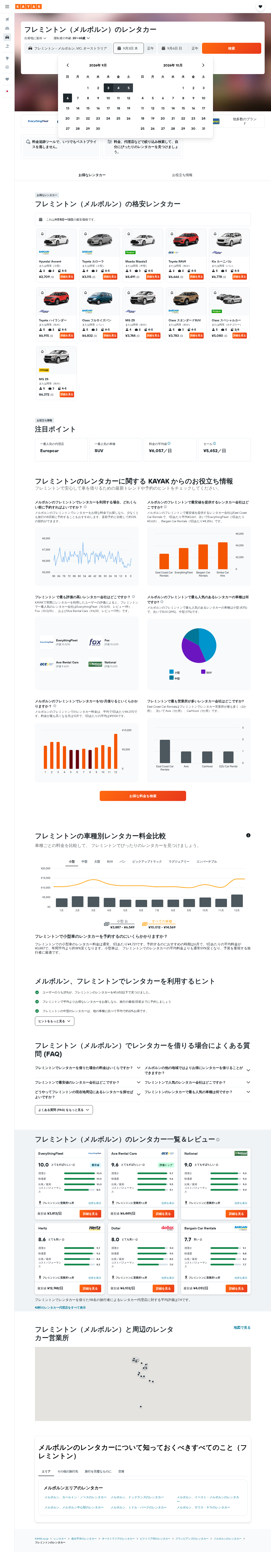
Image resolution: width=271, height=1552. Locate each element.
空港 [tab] (121, 1471)
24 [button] (108, 118)
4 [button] (118, 88)
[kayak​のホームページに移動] (28, 6)
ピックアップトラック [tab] (147, 861)
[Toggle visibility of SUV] (206, 672)
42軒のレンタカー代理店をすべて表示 (60, 1307)
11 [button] (118, 98)
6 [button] (68, 98)
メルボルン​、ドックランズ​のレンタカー (137, 1497)
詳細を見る (67, 276)
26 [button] (128, 118)
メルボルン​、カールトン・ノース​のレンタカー (75, 1497)
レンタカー (60, 1538)
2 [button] (98, 88)
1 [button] (87, 88)
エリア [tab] (46, 1471)
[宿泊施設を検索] (7, 28)
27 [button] (67, 128)
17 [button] (108, 108)
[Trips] (7, 79)
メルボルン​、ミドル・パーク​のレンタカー (139, 1507)
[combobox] (35, 38)
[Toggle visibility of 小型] (174, 672)
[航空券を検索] (7, 19)
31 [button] (203, 128)
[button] (7, 6)
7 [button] (78, 98)
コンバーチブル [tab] (206, 861)
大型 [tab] (97, 861)
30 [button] (98, 128)
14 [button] (77, 108)
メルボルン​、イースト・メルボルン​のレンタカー (208, 1499)
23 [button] (98, 118)
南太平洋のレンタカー (84, 1538)
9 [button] (98, 98)
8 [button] (88, 98)
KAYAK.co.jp (41, 1538)
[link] (143, 796)
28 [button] (78, 128)
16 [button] (98, 108)
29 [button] (88, 128)
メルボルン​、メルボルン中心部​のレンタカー (74, 1507)
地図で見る (242, 1327)
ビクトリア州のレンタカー (155, 1538)
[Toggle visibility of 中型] (174, 677)
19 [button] (128, 108)
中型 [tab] (84, 861)
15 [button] (88, 108)
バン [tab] (123, 861)
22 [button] (88, 118)
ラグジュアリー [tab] (179, 861)
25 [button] (118, 118)
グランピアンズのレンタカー (192, 1538)
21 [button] (77, 118)
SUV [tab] (110, 861)
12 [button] (128, 98)
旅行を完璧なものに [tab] (98, 1471)
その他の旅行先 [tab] (67, 1471)
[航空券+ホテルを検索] (7, 46)
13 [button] (67, 108)
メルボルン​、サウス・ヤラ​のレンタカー (203, 1507)
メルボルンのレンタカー (228, 1538)
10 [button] (108, 98)
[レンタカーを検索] (7, 37)
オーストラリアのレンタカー (118, 1538)
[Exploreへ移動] (7, 58)
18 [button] (118, 108)
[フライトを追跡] (7, 67)
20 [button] (67, 118)
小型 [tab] (72, 861)
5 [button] (129, 88)
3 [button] (108, 88)
